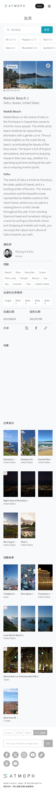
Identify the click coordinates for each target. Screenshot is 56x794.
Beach (8, 272)
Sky (7, 284)
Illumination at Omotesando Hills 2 (20, 676)
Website (19, 256)
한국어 (28, 732)
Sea (45, 278)
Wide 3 (27, 302)
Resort (35, 278)
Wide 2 (18, 302)
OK (48, 743)
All (11, 39)
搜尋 (47, 29)
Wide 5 (47, 302)
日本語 (18, 732)
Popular (29, 39)
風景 (28, 18)
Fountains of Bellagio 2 (45, 593)
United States (30, 103)
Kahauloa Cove (10, 459)
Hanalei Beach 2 (45, 459)
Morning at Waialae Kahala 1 (10, 541)
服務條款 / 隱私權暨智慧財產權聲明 (18, 786)
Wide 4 (37, 302)
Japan (6, 679)
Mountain (29, 48)
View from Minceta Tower (10, 717)
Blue (18, 272)
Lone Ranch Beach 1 (13, 635)
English (8, 732)
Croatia (6, 720)
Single (8, 300)
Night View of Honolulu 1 (15, 500)
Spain (6, 596)
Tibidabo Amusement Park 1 (10, 593)
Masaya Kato (24, 251)
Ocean (42, 272)
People (24, 278)
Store (39, 6)
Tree (28, 284)
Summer (17, 284)
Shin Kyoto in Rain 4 (28, 593)
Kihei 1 (24, 541)
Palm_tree (10, 278)
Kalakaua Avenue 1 (28, 459)
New (11, 48)
